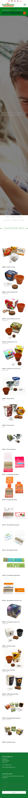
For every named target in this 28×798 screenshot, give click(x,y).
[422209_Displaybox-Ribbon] (14, 659)
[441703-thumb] (14, 512)
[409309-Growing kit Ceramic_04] (14, 611)
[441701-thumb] (14, 462)
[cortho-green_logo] (11, 4)
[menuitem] (24, 4)
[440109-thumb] (14, 306)
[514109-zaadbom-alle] (14, 731)
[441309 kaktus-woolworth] (14, 331)
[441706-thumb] (14, 588)
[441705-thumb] (14, 563)
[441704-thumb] (14, 537)
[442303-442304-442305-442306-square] (14, 707)
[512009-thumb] (14, 255)
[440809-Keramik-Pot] (14, 634)
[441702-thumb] (14, 487)
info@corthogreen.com (10, 767)
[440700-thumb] (14, 413)
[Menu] (24, 4)
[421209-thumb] (14, 386)
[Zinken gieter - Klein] (14, 438)
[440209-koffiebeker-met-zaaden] (14, 683)
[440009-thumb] (14, 279)
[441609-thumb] (14, 356)
